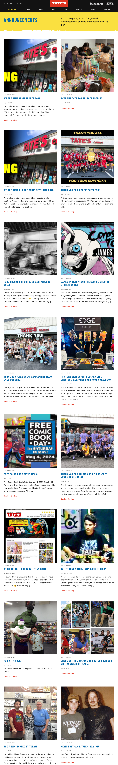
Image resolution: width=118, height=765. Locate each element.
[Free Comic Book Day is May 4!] (30, 416)
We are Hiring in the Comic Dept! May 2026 (29, 190)
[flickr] (14, 3)
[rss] (18, 3)
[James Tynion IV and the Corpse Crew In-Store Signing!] (87, 223)
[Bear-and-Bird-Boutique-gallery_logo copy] (96, 3)
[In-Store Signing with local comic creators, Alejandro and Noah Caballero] (87, 318)
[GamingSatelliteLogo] (109, 3)
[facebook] (7, 3)
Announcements (9, 95)
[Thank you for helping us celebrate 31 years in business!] (87, 416)
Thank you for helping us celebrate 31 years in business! (84, 476)
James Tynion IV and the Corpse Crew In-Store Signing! (85, 283)
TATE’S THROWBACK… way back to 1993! (83, 569)
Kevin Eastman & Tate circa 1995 (80, 746)
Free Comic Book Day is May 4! (21, 474)
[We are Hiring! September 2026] (30, 40)
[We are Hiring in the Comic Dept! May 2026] (30, 132)
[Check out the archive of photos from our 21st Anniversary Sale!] (87, 602)
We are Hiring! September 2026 (22, 98)
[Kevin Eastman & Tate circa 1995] (87, 688)
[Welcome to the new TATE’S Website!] (30, 510)
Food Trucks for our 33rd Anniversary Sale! (27, 283)
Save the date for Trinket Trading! (82, 98)
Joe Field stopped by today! (20, 746)
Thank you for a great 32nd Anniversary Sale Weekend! (28, 378)
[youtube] (11, 3)
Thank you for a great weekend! (80, 190)
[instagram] (4, 3)
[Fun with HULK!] (30, 602)
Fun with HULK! (13, 660)
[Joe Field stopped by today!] (30, 688)
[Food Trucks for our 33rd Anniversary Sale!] (30, 223)
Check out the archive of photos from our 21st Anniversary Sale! (86, 662)
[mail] (21, 3)
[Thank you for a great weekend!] (87, 132)
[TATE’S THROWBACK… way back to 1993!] (87, 510)
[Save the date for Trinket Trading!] (87, 40)
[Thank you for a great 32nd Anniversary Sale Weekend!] (30, 318)
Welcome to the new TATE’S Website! (25, 569)
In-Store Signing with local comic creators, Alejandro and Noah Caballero (86, 378)
